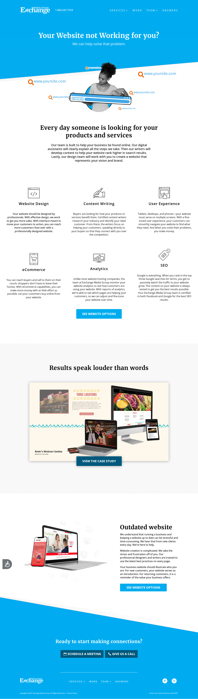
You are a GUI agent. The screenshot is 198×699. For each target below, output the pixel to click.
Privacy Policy (72, 693)
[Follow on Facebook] (164, 680)
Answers (170, 10)
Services (117, 10)
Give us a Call (123, 654)
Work (137, 10)
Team (150, 10)
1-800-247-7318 (64, 10)
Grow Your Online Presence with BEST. (163, 693)
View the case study (99, 461)
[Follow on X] (174, 680)
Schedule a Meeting (84, 654)
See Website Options (99, 314)
